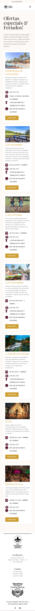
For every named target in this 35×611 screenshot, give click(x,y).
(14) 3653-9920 (17, 572)
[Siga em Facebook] (15, 608)
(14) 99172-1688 (17, 574)
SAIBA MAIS (11, 118)
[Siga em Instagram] (20, 608)
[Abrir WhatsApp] (30, 606)
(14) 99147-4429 (17, 576)
